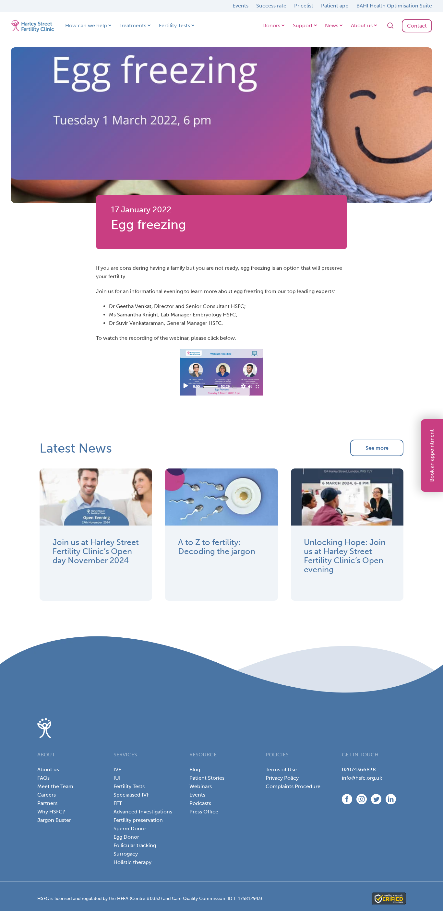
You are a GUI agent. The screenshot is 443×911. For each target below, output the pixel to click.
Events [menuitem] (197, 795)
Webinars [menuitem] (200, 786)
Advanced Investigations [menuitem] (143, 812)
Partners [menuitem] (47, 803)
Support (303, 25)
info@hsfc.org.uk (362, 778)
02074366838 (359, 769)
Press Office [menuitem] (203, 812)
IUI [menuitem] (117, 778)
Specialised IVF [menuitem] (131, 795)
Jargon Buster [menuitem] (54, 820)
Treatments (132, 25)
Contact (417, 26)
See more (377, 448)
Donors (271, 25)
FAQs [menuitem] (43, 778)
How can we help (86, 25)
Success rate (271, 6)
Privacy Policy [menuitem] (282, 778)
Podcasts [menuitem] (200, 803)
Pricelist (303, 6)
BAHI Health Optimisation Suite (394, 6)
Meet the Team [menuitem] (55, 786)
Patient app (335, 6)
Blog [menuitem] (194, 769)
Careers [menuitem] (46, 795)
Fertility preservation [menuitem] (138, 820)
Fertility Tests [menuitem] (129, 786)
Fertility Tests (174, 25)
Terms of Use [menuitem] (281, 769)
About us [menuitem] (48, 769)
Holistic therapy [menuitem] (132, 862)
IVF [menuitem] (117, 769)
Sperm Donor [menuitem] (130, 828)
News (331, 25)
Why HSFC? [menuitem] (51, 812)
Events (240, 6)
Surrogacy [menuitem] (126, 854)
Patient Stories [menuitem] (206, 778)
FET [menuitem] (118, 803)
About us (362, 25)
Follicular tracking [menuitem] (135, 845)
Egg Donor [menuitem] (126, 837)
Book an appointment (432, 455)
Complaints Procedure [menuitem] (293, 786)
